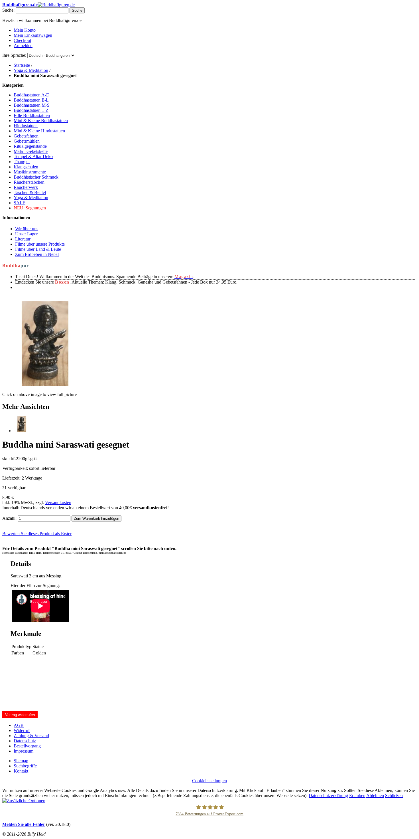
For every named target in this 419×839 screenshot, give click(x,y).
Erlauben (357, 795)
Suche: (8, 10)
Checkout (22, 40)
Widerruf (22, 730)
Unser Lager (26, 233)
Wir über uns (26, 228)
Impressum (23, 751)
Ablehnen (375, 795)
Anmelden (23, 45)
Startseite (22, 65)
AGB (19, 725)
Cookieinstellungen (209, 780)
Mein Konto (25, 30)
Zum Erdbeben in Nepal (37, 254)
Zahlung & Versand (31, 735)
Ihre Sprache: (14, 55)
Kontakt (21, 771)
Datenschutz (25, 740)
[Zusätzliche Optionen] (23, 800)
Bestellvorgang (27, 745)
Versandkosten (58, 502)
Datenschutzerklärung (328, 795)
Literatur (22, 238)
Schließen (394, 795)
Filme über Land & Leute (38, 249)
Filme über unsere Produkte (40, 244)
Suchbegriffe (25, 765)
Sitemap (21, 760)
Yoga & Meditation (31, 70)
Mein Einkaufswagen (33, 35)
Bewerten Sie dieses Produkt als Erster (37, 533)
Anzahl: (9, 518)
